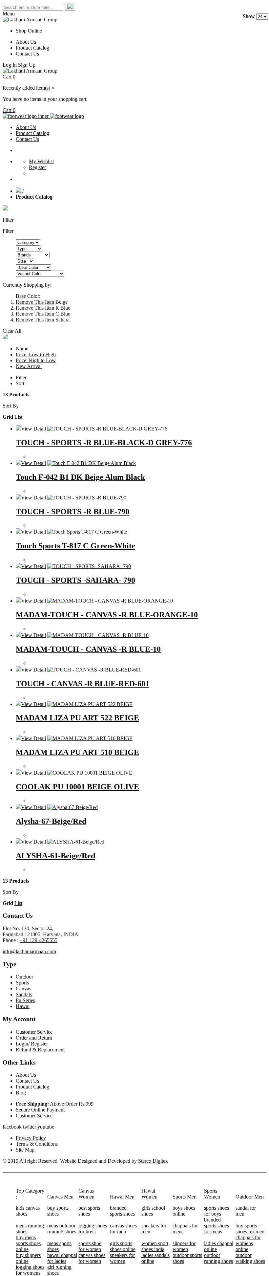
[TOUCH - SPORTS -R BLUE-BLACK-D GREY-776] (107, 428)
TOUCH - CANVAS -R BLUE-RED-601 (82, 683)
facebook (12, 1127)
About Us (26, 42)
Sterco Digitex (153, 1161)
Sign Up (26, 65)
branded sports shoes (122, 1211)
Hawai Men (122, 1196)
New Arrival (29, 366)
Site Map (25, 1150)
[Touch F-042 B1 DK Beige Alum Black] (91, 463)
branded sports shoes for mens (216, 1225)
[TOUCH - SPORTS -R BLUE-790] (86, 497)
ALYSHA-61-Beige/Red (55, 855)
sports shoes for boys (216, 1211)
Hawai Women (149, 1193)
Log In (10, 65)
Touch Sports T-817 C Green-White (75, 545)
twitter (29, 1127)
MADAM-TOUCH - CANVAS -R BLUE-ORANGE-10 (107, 614)
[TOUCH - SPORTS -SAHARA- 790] (89, 566)
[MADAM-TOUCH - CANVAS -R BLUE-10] (98, 635)
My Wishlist (41, 161)
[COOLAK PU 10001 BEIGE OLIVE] (89, 773)
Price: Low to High (36, 354)
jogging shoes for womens (30, 1270)
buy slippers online (28, 1258)
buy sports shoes (58, 1211)
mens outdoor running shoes (61, 1228)
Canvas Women (86, 1193)
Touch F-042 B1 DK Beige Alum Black (80, 477)
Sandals (24, 994)
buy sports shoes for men (250, 1228)
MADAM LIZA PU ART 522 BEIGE (77, 718)
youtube (45, 1127)
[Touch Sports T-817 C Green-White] (87, 532)
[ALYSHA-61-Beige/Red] (75, 842)
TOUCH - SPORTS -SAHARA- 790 (75, 580)
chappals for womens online (248, 1243)
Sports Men (185, 1196)
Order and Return (34, 1038)
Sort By (11, 405)
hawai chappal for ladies (62, 1258)
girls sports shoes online (122, 1246)
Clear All (12, 331)
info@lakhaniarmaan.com (29, 951)
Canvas (23, 988)
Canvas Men (60, 1196)
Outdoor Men (250, 1196)
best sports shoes (89, 1211)
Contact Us (27, 53)
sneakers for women (122, 1258)
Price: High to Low (36, 360)
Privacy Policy (31, 1138)
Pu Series (25, 1000)
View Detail (33, 428)
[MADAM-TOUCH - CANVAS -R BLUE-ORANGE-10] (110, 601)
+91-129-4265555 (38, 940)
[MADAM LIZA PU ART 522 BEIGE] (90, 704)
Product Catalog (32, 48)
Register (37, 167)
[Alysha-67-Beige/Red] (72, 807)
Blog (21, 1092)
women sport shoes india (154, 1246)
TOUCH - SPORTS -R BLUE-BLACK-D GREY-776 (104, 442)
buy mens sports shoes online (28, 1243)
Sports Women (212, 1193)
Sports (22, 982)
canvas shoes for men (123, 1228)
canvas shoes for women (91, 1258)
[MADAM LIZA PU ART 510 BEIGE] (90, 738)
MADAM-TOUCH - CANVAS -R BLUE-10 (88, 649)
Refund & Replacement (40, 1049)
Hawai (23, 1006)
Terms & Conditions (37, 1144)
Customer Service (34, 1032)
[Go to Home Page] (19, 191)
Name (22, 348)
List (18, 417)
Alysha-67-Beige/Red (51, 821)
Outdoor (24, 976)
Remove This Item (35, 302)
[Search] (70, 7)
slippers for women (184, 1246)
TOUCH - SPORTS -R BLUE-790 (72, 511)
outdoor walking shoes (250, 1258)
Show (249, 16)
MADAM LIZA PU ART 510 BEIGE (77, 752)
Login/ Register (32, 1043)
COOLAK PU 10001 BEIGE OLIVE (77, 786)
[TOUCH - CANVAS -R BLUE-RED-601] (94, 669)
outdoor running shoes (218, 1258)
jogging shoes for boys (92, 1228)
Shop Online (29, 30)
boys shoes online (184, 1211)
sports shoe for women (89, 1246)
